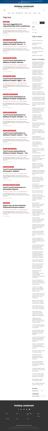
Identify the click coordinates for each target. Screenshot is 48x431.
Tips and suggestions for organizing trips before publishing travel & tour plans (16, 26)
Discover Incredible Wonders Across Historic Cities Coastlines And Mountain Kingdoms (37, 79)
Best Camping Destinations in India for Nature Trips (38, 384)
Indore (5, 130)
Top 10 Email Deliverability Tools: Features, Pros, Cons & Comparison (38, 326)
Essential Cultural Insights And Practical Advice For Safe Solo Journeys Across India (38, 233)
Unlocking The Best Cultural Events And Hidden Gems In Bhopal (38, 104)
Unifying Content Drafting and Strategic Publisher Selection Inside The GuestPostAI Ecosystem (38, 247)
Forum (30, 13)
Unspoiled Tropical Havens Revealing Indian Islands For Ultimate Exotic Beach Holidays (38, 226)
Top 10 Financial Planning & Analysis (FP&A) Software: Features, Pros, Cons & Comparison (38, 295)
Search (42, 22)
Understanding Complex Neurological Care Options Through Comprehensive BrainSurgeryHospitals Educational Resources (38, 64)
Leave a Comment (8, 71)
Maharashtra (6, 203)
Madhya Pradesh (7, 40)
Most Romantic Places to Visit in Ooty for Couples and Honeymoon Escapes (38, 302)
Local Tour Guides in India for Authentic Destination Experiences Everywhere (38, 375)
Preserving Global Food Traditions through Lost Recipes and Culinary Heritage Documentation (38, 72)
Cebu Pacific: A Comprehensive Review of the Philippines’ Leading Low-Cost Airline (38, 186)
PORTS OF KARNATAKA (37, 40)
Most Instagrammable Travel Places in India (37, 380)
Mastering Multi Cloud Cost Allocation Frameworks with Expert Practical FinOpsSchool (38, 125)
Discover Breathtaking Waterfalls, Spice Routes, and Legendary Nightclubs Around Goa (38, 363)
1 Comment (6, 53)
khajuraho (6, 94)
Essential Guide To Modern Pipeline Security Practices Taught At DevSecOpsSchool (38, 151)
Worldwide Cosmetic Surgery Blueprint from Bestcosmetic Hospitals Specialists (37, 357)
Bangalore (6, 185)
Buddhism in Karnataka (37, 55)
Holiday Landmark (24, 6)
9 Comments (7, 35)
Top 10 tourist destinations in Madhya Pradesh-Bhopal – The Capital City (15, 153)
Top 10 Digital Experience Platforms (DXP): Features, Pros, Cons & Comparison (38, 307)
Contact (35, 13)
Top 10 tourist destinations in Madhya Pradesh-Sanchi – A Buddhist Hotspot (14, 44)
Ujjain (14, 76)
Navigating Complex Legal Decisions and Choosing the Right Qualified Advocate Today (38, 172)
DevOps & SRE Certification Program (13, 1)
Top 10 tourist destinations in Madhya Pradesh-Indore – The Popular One (15, 135)
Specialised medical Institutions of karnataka (37, 48)
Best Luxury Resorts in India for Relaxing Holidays (38, 351)
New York (34, 29)
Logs (39, 13)
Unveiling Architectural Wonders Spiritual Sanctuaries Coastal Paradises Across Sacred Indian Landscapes (38, 86)
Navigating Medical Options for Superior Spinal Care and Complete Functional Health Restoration (38, 110)
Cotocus (24, 428)
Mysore (17, 185)
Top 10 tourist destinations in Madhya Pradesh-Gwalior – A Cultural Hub (14, 117)
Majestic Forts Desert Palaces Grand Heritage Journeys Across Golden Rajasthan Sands (37, 165)
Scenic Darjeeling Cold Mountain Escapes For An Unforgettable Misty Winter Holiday (38, 240)
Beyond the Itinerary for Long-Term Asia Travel (37, 191)
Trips (13, 13)
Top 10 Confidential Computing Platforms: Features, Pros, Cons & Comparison (37, 144)
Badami (5, 167)
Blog (26, 13)
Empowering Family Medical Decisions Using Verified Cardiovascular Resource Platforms (38, 339)
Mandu (14, 58)
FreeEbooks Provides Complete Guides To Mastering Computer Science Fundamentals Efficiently (37, 117)
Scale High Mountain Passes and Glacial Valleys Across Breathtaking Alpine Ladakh (38, 99)
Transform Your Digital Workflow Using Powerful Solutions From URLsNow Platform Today (38, 289)
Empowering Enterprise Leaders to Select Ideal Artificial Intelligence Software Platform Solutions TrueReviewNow (38, 212)
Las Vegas (34, 32)
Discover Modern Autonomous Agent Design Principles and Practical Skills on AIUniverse (38, 220)
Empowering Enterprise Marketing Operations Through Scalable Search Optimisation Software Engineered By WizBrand (38, 254)
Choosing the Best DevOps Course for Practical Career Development (38, 370)
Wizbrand (25, 427)
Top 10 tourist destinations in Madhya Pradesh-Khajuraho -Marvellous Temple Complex (15, 99)
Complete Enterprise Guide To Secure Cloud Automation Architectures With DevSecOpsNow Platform (38, 158)
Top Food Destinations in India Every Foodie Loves (37, 260)
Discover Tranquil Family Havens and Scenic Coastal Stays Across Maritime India (38, 93)
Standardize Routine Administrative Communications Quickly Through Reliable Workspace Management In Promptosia (38, 274)
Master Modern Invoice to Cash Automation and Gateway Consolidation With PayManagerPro (38, 266)
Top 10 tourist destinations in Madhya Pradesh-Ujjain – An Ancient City (14, 80)
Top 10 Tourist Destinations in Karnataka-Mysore (14, 188)
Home (9, 13)
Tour (8, 21)
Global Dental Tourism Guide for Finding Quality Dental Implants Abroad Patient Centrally (37, 179)
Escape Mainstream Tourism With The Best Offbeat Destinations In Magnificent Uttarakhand (38, 313)
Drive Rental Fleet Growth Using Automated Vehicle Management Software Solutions (38, 332)
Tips (4, 21)
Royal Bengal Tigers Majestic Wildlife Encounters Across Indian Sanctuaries (38, 138)
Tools (28, 418)
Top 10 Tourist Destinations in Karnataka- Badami (14, 170)
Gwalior (5, 112)
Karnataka (11, 167)
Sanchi (14, 40)
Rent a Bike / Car (19, 13)
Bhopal (5, 148)
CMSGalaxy (20, 426)
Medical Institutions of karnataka (37, 44)
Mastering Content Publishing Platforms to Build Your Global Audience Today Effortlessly (38, 320)
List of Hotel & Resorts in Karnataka (37, 52)
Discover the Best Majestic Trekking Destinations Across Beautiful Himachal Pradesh (38, 346)
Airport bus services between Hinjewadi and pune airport (14, 206)
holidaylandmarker (22, 28)
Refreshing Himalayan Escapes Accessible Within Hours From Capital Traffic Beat (38, 132)
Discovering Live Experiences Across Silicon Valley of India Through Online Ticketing (38, 205)
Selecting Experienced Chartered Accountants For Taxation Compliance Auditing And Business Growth (38, 197)
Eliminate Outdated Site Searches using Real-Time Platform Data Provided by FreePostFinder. (38, 282)
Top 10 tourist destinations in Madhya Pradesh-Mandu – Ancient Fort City (14, 62)
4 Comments (7, 216)
